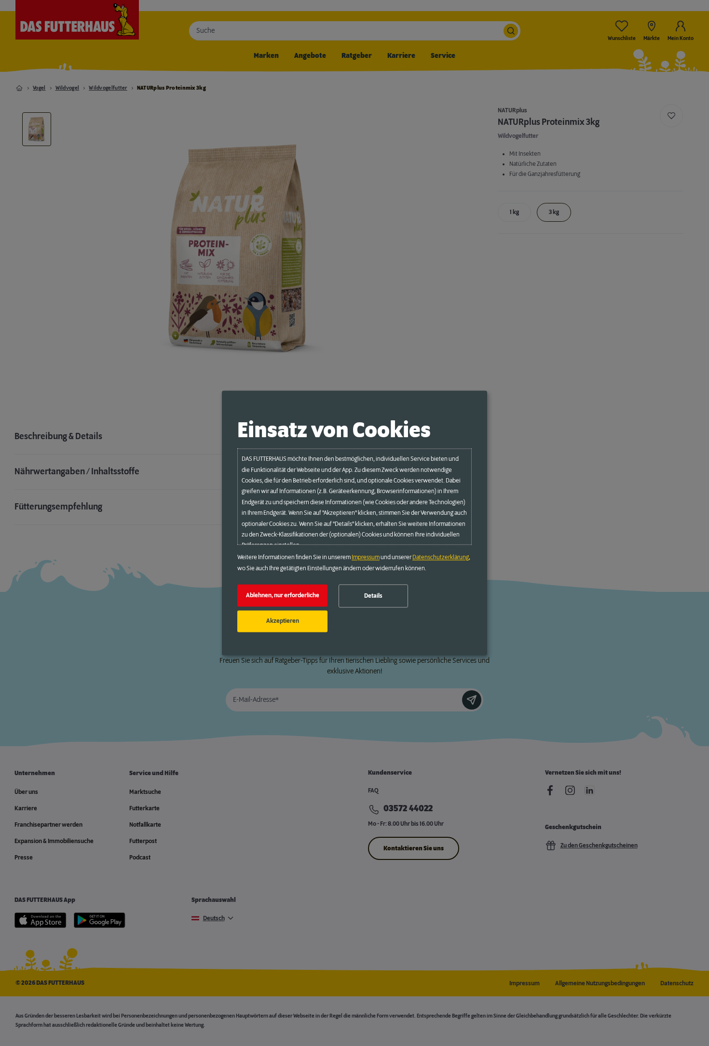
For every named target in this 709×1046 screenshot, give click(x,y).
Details (373, 595)
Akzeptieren (282, 621)
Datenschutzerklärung (440, 557)
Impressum (366, 557)
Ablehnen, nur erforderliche (282, 595)
